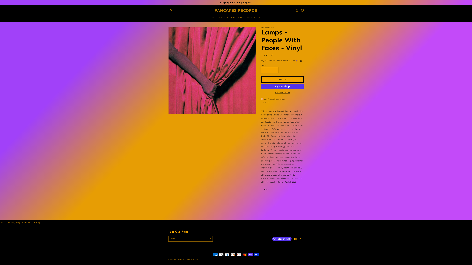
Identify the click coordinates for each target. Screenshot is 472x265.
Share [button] (266, 189)
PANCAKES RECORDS (179, 259)
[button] (171, 10)
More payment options (282, 92)
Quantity (264, 65)
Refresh (266, 103)
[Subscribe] (210, 239)
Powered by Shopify (193, 259)
